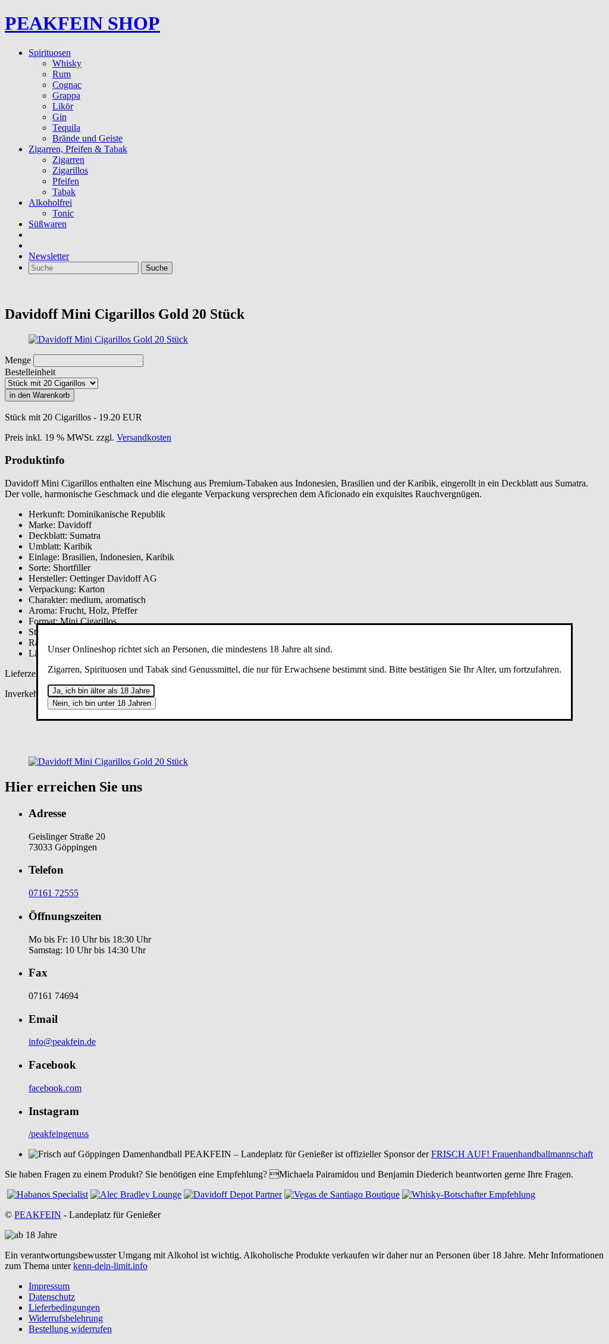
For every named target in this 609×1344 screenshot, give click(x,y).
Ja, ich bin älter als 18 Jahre (101, 690)
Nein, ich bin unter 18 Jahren (101, 703)
